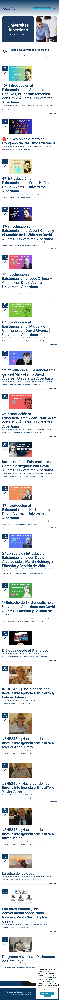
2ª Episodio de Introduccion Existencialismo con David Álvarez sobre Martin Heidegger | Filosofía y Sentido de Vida (29, 559)
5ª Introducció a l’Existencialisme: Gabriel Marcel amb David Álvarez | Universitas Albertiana (29, 374)
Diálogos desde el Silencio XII (25, 650)
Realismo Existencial (45, 105)
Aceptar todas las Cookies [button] (47, 993)
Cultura (30, 924)
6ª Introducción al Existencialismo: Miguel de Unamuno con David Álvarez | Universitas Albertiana (26, 328)
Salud (34, 876)
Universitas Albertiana (9, 105)
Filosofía (34, 105)
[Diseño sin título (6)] (9, 8)
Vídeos (41, 473)
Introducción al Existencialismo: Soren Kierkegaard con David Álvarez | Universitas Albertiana (27, 466)
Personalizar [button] (47, 996)
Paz (27, 964)
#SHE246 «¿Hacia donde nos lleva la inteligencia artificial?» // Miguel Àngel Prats (28, 743)
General (30, 841)
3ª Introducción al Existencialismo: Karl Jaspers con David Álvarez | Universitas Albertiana (29, 511)
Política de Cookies (50, 981)
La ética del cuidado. (18, 873)
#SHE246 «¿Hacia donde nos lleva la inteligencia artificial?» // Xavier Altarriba (28, 787)
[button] (42, 8)
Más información (53, 113)
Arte (27, 924)
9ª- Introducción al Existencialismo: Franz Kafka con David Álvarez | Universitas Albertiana (29, 184)
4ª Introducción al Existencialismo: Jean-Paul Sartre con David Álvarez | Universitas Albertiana (29, 420)
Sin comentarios (47, 146)
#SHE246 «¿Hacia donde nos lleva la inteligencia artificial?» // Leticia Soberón (28, 693)
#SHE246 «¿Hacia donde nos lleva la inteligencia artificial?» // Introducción (28, 834)
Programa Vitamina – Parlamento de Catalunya (28, 959)
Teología (46, 521)
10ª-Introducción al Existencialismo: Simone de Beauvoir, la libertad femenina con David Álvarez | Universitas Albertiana (27, 93)
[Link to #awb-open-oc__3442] (55, 8)
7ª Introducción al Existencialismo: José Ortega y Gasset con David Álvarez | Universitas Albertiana (27, 280)
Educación (29, 105)
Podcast (38, 105)
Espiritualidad (28, 568)
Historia (34, 924)
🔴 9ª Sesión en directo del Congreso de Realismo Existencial (29, 141)
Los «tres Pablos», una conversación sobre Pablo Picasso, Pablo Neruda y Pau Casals (25, 915)
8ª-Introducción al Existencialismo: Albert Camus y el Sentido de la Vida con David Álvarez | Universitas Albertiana (28, 232)
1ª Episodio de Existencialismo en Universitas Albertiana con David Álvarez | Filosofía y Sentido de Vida (29, 608)
